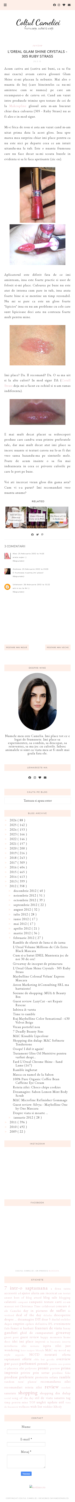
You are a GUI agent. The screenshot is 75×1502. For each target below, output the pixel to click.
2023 (14, 834)
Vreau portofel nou (26, 1027)
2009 (14, 1131)
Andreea (17, 569)
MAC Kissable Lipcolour (30, 1036)
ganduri (11, 1332)
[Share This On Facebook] (33, 535)
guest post (11, 1337)
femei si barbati (22, 1328)
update (52, 1402)
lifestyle (40, 1350)
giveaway (63, 1332)
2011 (14, 1122)
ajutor (26, 1293)
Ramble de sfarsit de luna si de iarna (39, 942)
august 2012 (23, 909)
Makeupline (18, 106)
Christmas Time (30, 1306)
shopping (28, 1392)
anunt (8, 1297)
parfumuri (27, 1363)
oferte (27, 1358)
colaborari (48, 1306)
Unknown (18, 584)
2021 (14, 844)
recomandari (13, 1387)
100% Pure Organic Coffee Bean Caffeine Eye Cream (36, 1081)
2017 (14, 863)
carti (58, 1302)
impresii (40, 1341)
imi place (26, 1341)
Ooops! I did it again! (28, 1049)
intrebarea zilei (15, 1346)
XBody (57, 1407)
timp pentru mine (16, 1402)
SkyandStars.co (59, 1498)
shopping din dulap (55, 1393)
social (7, 1398)
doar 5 (46, 1319)
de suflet (58, 1310)
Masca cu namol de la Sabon (33, 1075)
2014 (14, 877)
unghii (41, 1402)
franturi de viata (48, 1327)
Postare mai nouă (16, 647)
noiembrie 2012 (25, 895)
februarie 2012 (24, 938)
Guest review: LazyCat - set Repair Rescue (37, 1003)
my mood (60, 1350)
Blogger (54, 1271)
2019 (14, 853)
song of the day (23, 1398)
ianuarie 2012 (24, 1117)
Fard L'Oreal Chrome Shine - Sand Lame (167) (38, 1063)
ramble (65, 1376)
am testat (64, 1293)
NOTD (34, 1355)
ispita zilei (52, 1346)
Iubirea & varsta (24, 1010)
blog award (34, 1297)
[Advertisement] (37, 1240)
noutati (51, 1354)
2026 (14, 820)
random (9, 1382)
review (37, 45)
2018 (14, 858)
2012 (13, 886)
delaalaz (47, 1315)
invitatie (34, 1346)
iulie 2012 (21, 914)
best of (19, 1297)
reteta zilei (33, 1387)
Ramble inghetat (25, 1070)
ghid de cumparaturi (36, 1333)
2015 (14, 872)
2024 (14, 830)
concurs (61, 1306)
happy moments (51, 1337)
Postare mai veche (58, 647)
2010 (14, 1127)
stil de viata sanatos (50, 1398)
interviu (66, 1341)
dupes (8, 1324)
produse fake (61, 1373)
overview (63, 1358)
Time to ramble (24, 1014)
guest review (29, 1337)
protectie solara (46, 1377)
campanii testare (41, 1302)
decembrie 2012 (26, 891)
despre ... (10, 1319)
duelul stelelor (61, 1319)
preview (55, 1368)
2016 (14, 867)
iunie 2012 (22, 919)
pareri (14, 1364)
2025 (14, 825)
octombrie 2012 (25, 900)
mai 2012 (21, 924)
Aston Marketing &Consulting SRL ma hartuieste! (41, 987)
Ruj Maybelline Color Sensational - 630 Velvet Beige (41, 1020)
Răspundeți (18, 561)
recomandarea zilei (56, 1382)
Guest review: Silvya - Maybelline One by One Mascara (40, 1106)
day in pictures (35, 1311)
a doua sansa (61, 1288)
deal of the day (28, 1315)
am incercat (48, 1293)
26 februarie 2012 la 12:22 (37, 584)
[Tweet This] (38, 535)
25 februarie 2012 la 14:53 (31, 553)
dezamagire (26, 1319)
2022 (14, 839)
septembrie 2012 (26, 905)
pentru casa (56, 1363)
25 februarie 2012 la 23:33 (35, 569)
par (7, 1363)
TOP (32, 1402)
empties (18, 1324)
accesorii (10, 1293)
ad (19, 1293)
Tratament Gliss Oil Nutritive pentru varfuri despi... (39, 1055)
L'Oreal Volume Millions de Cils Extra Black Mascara (40, 949)
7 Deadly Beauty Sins (28, 1031)
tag (68, 1398)
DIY (38, 1319)
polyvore (31, 1368)
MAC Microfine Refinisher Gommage (40, 1100)
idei (15, 1341)
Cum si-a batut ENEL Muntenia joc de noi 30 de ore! (41, 957)
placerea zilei (15, 1368)
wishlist (48, 1407)
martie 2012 (23, 933)
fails (7, 1328)
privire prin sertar (35, 1373)
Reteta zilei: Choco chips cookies (37, 1087)
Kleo (15, 553)
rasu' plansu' (27, 1382)
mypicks (19, 1354)
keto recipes (28, 1350)
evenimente (62, 1324)
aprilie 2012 (23, 928)
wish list (36, 1407)
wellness (24, 1407)
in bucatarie (54, 1341)
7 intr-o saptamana (26, 1287)
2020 (14, 848)
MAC (49, 1350)
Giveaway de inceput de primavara (38, 964)
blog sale (50, 1297)
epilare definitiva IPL (39, 1324)
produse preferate (19, 1376)
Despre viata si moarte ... (30, 1113)
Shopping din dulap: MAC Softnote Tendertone (38, 1042)
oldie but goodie (44, 1359)
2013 (14, 881)
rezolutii (66, 1387)
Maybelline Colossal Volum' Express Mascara (39, 978)
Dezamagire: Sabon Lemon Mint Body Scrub (40, 1094)
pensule (42, 1364)
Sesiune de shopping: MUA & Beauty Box (39, 995)
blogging (65, 1297)
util (61, 1402)
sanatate (10, 1393)
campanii (23, 1302)
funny (67, 1328)
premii (43, 1367)
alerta (35, 1293)
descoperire (62, 1315)
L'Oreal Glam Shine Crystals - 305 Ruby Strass (42, 970)
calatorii (10, 1302)
